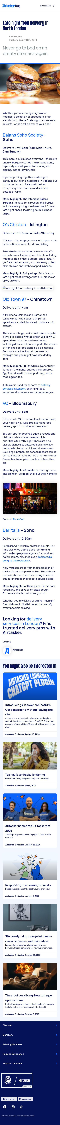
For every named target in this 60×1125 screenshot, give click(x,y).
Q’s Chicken (14, 224)
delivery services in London (22, 621)
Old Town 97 (14, 299)
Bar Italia (11, 530)
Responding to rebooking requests (28, 885)
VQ (5, 403)
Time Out (18, 519)
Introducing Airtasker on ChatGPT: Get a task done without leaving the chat (29, 709)
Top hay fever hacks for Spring (25, 774)
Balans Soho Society (23, 135)
